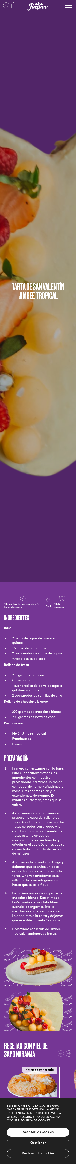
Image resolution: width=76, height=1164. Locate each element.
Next (69, 1053)
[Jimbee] (37, 6)
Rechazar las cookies (38, 1153)
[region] (38, 1131)
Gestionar (38, 1143)
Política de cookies (35, 1120)
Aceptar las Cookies (38, 1132)
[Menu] (68, 6)
